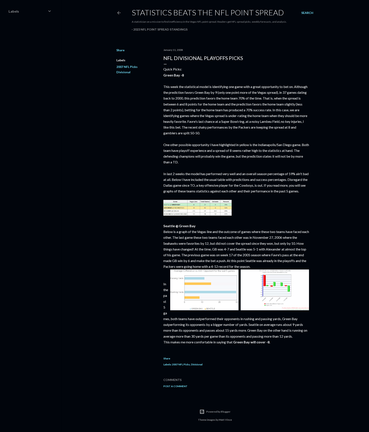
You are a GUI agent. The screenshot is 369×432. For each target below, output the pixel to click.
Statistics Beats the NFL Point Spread (208, 12)
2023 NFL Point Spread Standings (160, 29)
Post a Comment (175, 386)
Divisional (123, 72)
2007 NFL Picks (127, 67)
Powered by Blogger (218, 411)
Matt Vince (225, 419)
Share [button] (120, 50)
